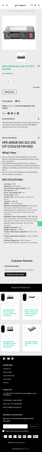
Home (9, 11)
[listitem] (4, 358)
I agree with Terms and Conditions (17, 431)
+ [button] (13, 81)
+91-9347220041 (16, 404)
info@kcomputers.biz (14, 407)
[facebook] (9, 113)
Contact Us (11, 106)
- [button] (3, 81)
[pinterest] (18, 113)
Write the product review (15, 274)
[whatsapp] (15, 113)
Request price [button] (9, 92)
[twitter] (12, 113)
